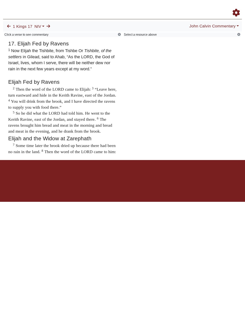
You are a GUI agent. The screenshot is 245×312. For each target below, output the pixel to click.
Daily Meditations (173, 7)
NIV (37, 26)
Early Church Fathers (143, 7)
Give (155, 173)
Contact (148, 173)
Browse (117, 7)
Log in (90, 173)
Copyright (130, 173)
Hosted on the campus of (103, 191)
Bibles (115, 173)
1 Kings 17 (22, 26)
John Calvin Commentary (212, 26)
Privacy (139, 173)
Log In (221, 7)
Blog (191, 7)
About (122, 173)
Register (234, 7)
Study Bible (205, 7)
